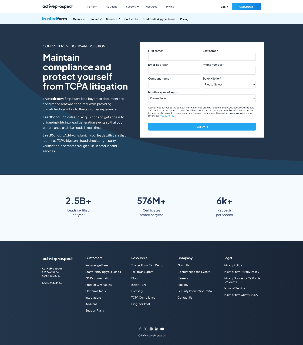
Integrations (93, 297)
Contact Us (184, 297)
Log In (224, 6)
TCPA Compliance (143, 297)
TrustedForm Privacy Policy (241, 272)
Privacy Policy (166, 115)
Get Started (246, 6)
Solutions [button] (111, 6)
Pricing (170, 6)
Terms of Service (234, 288)
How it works (130, 19)
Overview (79, 19)
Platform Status (95, 291)
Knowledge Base (96, 265)
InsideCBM (138, 284)
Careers (182, 278)
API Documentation (98, 278)
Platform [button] (92, 6)
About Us (183, 265)
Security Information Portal (195, 291)
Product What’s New (98, 284)
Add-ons (91, 304)
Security (182, 284)
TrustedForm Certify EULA (241, 294)
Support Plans (94, 310)
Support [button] (131, 6)
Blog (134, 278)
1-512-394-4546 (52, 283)
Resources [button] (151, 6)
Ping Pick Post (140, 304)
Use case (111, 19)
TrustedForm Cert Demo (147, 265)
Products (95, 19)
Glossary (137, 291)
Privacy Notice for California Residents (242, 280)
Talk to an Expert (142, 272)
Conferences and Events (193, 272)
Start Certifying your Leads (159, 19)
